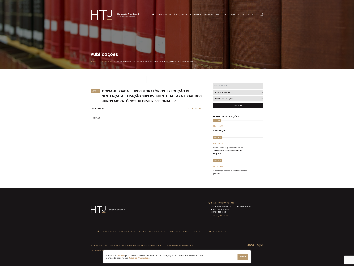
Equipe (197, 14)
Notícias (242, 14)
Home (93, 61)
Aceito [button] (243, 256)
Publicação (106, 61)
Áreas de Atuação (183, 14)
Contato (252, 14)
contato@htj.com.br (220, 231)
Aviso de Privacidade (101, 251)
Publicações (229, 14)
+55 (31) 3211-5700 (220, 216)
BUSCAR (238, 105)
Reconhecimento (212, 14)
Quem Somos (164, 14)
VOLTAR (96, 118)
